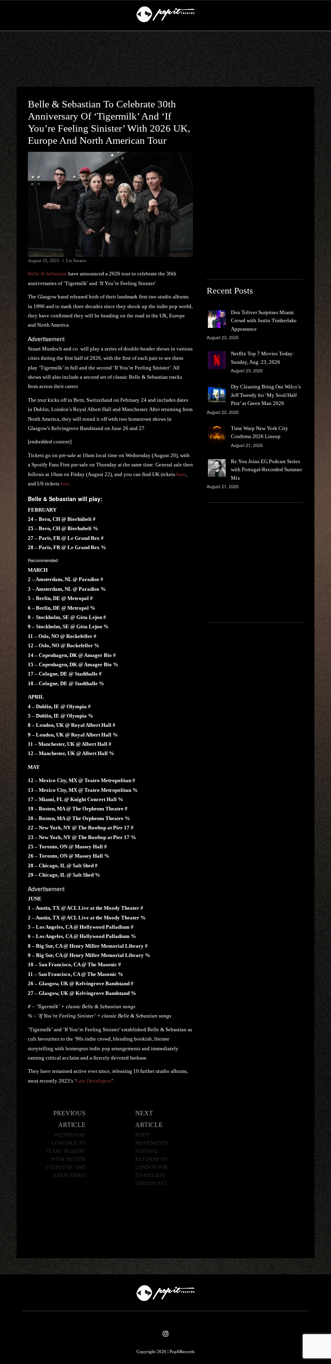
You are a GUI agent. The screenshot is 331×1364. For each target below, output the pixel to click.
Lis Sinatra (76, 260)
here (181, 474)
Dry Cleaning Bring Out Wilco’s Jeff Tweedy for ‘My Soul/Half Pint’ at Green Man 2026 (266, 395)
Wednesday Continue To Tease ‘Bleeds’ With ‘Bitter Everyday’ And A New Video (65, 1155)
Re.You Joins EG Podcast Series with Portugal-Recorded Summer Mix (266, 469)
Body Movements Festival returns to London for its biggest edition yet (151, 1159)
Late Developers (93, 1081)
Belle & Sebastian (47, 274)
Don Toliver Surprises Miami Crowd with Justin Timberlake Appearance (264, 320)
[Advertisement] (165, 59)
